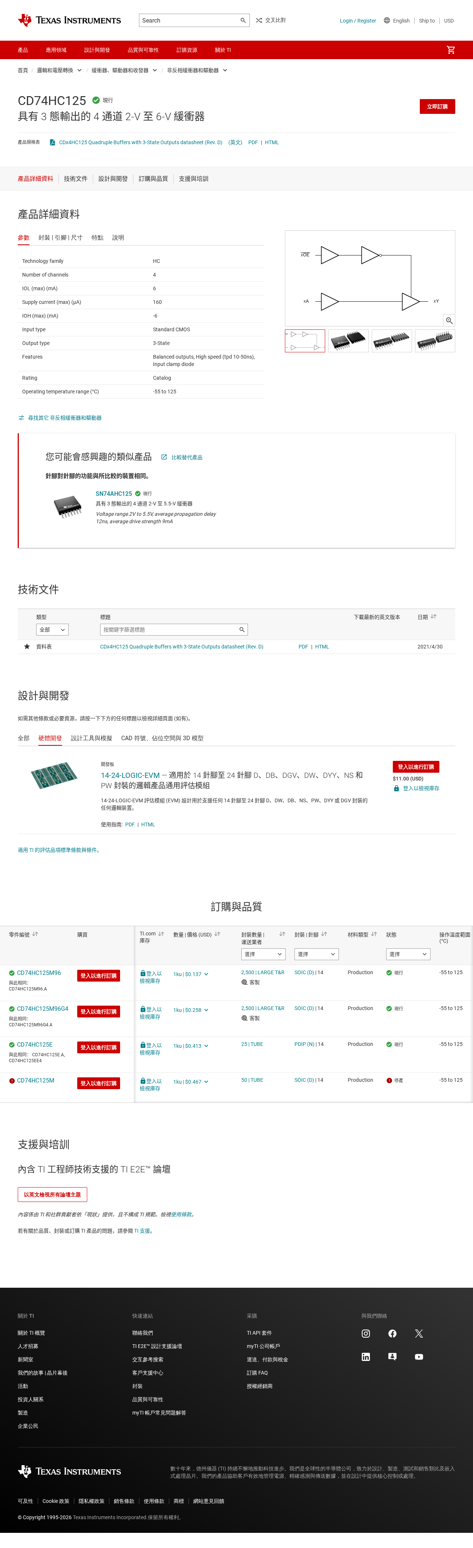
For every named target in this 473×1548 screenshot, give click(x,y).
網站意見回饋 (208, 1501)
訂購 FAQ (257, 1373)
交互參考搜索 (147, 1359)
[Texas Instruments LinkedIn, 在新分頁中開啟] (365, 1359)
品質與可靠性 (147, 1399)
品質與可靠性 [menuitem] (143, 50)
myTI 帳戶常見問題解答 (159, 1413)
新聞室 (25, 1359)
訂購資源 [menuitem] (187, 50)
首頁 (23, 70)
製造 (23, 1413)
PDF (253, 142)
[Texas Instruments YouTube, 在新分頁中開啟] (419, 1359)
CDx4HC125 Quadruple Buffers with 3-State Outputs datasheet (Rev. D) (140, 142)
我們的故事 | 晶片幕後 (43, 1373)
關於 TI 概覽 (31, 1333)
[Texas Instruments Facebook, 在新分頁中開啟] (392, 1336)
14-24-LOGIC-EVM (130, 775)
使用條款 (181, 1214)
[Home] (69, 20)
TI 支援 (142, 1231)
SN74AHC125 (114, 493)
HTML (272, 142)
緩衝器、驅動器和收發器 (120, 70)
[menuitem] (451, 50)
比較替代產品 (187, 457)
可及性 (25, 1501)
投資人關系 (31, 1399)
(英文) (235, 142)
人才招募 (28, 1346)
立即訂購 (437, 106)
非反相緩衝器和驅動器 (193, 70)
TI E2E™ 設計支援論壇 (157, 1346)
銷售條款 (124, 1501)
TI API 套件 (259, 1333)
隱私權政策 (92, 1501)
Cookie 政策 (55, 1501)
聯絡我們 (142, 1333)
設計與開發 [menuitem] (97, 50)
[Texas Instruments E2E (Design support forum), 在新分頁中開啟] (392, 1359)
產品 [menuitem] (23, 50)
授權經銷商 (260, 1386)
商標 (179, 1501)
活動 (23, 1386)
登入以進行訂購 (416, 767)
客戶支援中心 (147, 1373)
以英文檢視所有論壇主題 (52, 1195)
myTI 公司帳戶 (263, 1346)
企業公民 (28, 1426)
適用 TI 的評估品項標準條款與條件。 (60, 850)
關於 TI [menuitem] (223, 50)
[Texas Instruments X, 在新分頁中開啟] (419, 1336)
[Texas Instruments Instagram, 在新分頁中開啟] (365, 1336)
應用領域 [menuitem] (56, 50)
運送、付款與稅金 (267, 1359)
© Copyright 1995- (45, 1517)
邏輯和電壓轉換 (55, 70)
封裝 (137, 1386)
